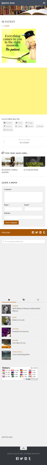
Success (15, 329)
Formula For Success (20, 331)
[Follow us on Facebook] (33, 232)
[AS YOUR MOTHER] (34, 161)
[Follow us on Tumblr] (44, 232)
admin (6, 26)
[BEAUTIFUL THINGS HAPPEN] (12, 161)
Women (15, 306)
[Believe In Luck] (6, 320)
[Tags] (23, 299)
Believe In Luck (18, 320)
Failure (15, 340)
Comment (8, 189)
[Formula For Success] (6, 332)
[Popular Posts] (9, 299)
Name (7, 205)
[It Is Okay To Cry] (6, 343)
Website (7, 213)
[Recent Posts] (38, 299)
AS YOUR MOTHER (31, 170)
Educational (17, 352)
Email (27, 205)
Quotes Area (8, 2)
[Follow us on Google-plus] (40, 232)
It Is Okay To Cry (19, 343)
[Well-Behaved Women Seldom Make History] (6, 309)
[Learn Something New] (6, 355)
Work (14, 317)
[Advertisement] (23, 91)
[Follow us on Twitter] (36, 232)
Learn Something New (21, 354)
